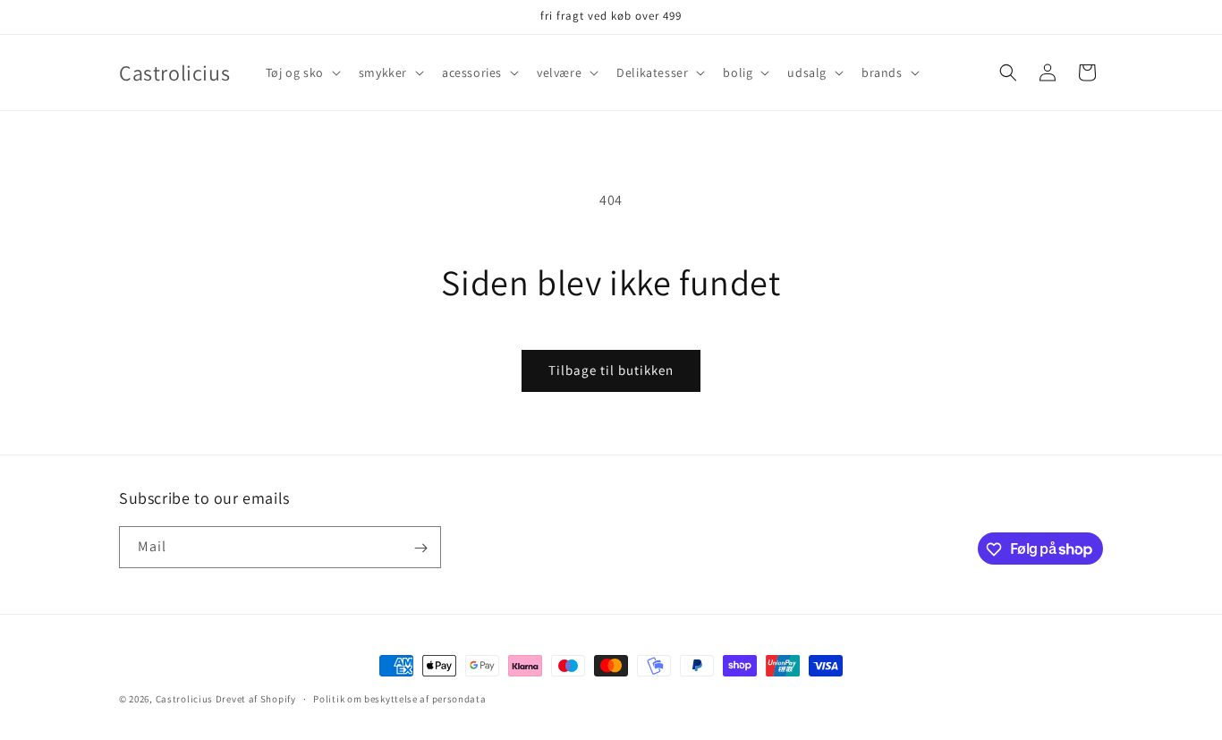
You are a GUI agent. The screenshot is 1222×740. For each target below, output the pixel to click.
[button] (301, 72)
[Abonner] (420, 548)
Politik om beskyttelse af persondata (399, 698)
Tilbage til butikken (611, 370)
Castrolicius (184, 699)
